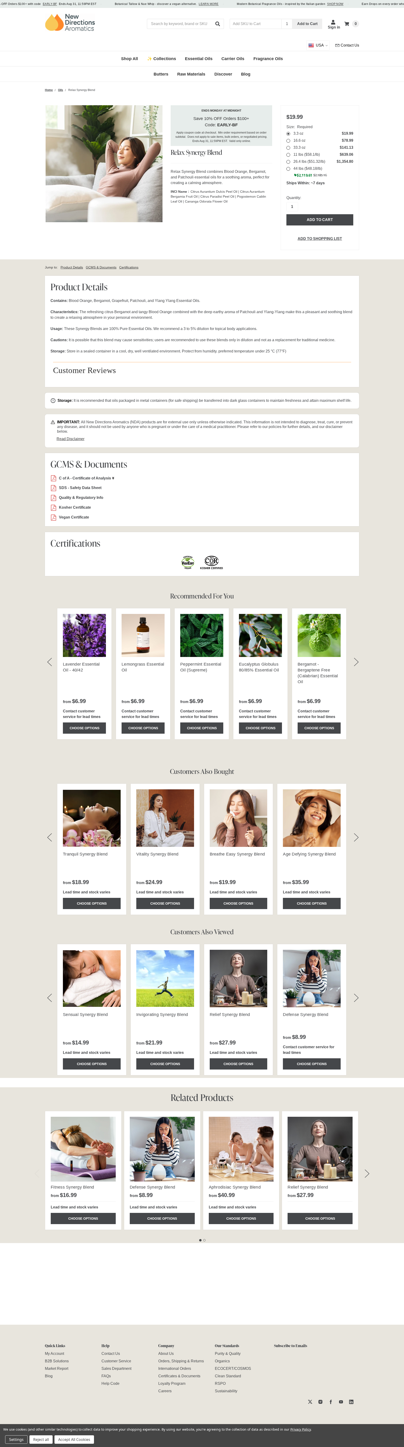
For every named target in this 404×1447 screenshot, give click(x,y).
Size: (299, 127)
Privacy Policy (300, 1429)
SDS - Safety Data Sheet (80, 488)
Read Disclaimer (70, 439)
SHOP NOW (335, 4)
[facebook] (330, 1401)
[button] (218, 24)
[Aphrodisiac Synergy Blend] (241, 1149)
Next (367, 1173)
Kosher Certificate (75, 507)
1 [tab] (200, 1240)
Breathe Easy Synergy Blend (237, 854)
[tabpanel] (83, 1170)
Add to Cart (307, 24)
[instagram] (320, 1401)
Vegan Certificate (74, 517)
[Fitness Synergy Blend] (83, 1149)
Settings (16, 1439)
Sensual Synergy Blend (85, 1014)
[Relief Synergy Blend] (320, 1149)
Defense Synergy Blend (305, 1014)
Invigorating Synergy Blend (162, 1014)
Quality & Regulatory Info (81, 498)
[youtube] (341, 1401)
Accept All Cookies (74, 1439)
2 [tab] (204, 1240)
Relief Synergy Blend (230, 1014)
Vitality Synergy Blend (157, 854)
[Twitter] (310, 1401)
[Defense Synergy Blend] (162, 1149)
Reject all (41, 1439)
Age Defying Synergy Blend (309, 854)
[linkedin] (351, 1401)
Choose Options (84, 728)
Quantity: (293, 198)
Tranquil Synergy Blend (85, 854)
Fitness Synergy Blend (72, 1187)
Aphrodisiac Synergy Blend (235, 1187)
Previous (37, 1173)
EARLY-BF (50, 4)
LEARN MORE (209, 4)
